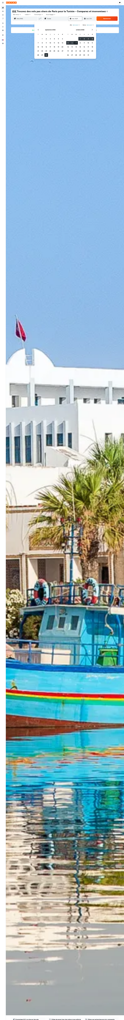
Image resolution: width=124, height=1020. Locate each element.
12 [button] (58, 43)
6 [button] (62, 39)
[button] (3, 2)
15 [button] (42, 47)
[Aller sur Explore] (3, 23)
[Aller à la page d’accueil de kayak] (11, 3)
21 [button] (38, 51)
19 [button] (58, 47)
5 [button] (58, 39)
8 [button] (42, 43)
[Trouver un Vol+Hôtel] (3, 18)
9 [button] (46, 43)
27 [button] (62, 51)
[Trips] (3, 35)
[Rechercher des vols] (3, 7)
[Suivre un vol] (3, 26)
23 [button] (46, 51)
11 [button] (54, 43)
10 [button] (50, 43)
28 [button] (38, 55)
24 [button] (50, 51)
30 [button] (46, 55)
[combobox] (17, 14)
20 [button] (62, 47)
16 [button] (46, 47)
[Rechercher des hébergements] (3, 11)
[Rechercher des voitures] (3, 15)
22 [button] (42, 51)
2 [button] (46, 39)
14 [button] (38, 47)
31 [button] (88, 55)
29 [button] (42, 55)
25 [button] (54, 51)
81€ (14, 11)
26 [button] (58, 51)
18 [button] (54, 47)
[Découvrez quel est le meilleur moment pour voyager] (3, 30)
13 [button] (62, 43)
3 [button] (50, 39)
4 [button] (54, 39)
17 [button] (50, 47)
